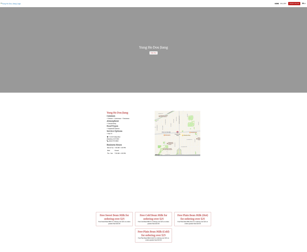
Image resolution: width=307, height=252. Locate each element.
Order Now (154, 53)
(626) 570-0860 (113, 141)
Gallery (283, 3)
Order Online (294, 3)
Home (277, 3)
